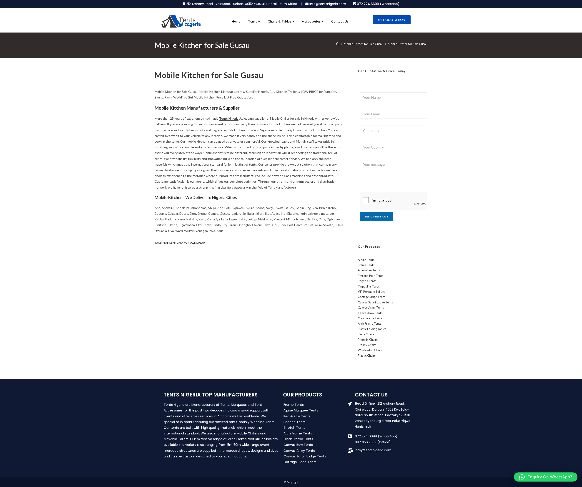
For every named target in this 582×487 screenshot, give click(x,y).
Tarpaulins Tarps (369, 286)
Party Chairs (366, 334)
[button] (545, 477)
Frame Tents (366, 265)
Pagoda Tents (367, 281)
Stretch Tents (294, 427)
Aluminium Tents (369, 270)
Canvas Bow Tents (370, 313)
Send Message (376, 216)
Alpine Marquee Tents (300, 410)
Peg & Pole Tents (296, 416)
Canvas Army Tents (371, 307)
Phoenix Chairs (368, 339)
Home (236, 21)
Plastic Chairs (367, 355)
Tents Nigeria (228, 118)
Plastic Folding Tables (372, 329)
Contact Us (340, 21)
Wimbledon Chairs (370, 350)
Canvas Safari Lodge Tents (375, 302)
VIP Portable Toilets (371, 291)
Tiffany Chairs (367, 345)
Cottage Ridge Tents (371, 297)
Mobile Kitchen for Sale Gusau (407, 44)
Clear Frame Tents (370, 318)
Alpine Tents (366, 260)
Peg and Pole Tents (370, 276)
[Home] (337, 44)
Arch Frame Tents (369, 323)
